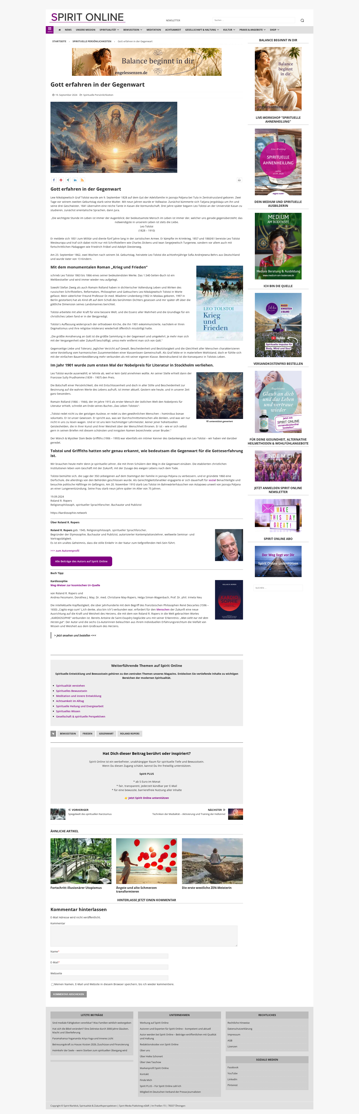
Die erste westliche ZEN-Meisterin (207, 888)
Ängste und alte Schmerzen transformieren (136, 890)
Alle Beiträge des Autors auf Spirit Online (81, 561)
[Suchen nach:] (278, 588)
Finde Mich (146, 1080)
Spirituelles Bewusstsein (71, 691)
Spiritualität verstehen (70, 685)
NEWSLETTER (173, 20)
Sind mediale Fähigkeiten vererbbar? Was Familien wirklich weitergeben (91, 1022)
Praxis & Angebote (251, 29)
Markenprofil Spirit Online (154, 1068)
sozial (212, 480)
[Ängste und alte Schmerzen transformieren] (146, 861)
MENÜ (50, 31)
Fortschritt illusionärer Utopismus (76, 888)
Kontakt (144, 1074)
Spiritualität (108, 29)
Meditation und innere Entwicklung (78, 696)
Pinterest (233, 1085)
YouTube (233, 1073)
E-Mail (54, 962)
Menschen (163, 609)
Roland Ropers (129, 733)
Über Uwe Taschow (150, 1062)
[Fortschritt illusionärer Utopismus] (80, 861)
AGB (230, 1040)
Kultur (227, 29)
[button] (54, 180)
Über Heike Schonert (151, 1056)
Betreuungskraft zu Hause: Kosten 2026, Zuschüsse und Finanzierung (90, 1044)
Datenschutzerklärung (240, 1028)
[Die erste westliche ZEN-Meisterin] (212, 861)
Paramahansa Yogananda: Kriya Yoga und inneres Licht (82, 1038)
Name (54, 951)
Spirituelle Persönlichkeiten (98, 95)
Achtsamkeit (173, 29)
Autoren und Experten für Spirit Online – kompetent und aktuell (175, 1028)
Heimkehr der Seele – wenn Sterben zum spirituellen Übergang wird (89, 1050)
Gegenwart (106, 733)
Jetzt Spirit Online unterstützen (148, 798)
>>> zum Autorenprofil (64, 550)
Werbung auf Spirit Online (154, 1022)
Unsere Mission (85, 29)
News (68, 29)
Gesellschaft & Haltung (200, 29)
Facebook (233, 1067)
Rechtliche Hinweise (239, 1022)
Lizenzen (232, 1046)
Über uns (145, 1050)
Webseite (56, 973)
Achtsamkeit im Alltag (70, 701)
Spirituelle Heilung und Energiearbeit (80, 706)
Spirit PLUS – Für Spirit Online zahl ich (160, 1086)
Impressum (234, 1034)
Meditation (154, 29)
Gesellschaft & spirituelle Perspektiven (80, 716)
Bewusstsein (131, 29)
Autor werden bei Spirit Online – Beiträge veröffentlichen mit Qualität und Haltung (178, 1036)
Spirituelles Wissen (68, 711)
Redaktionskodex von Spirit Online (159, 1044)
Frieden (87, 733)
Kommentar (57, 923)
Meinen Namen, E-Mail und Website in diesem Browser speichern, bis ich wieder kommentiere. (114, 984)
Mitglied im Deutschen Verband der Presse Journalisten (170, 1091)
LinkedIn (232, 1079)
